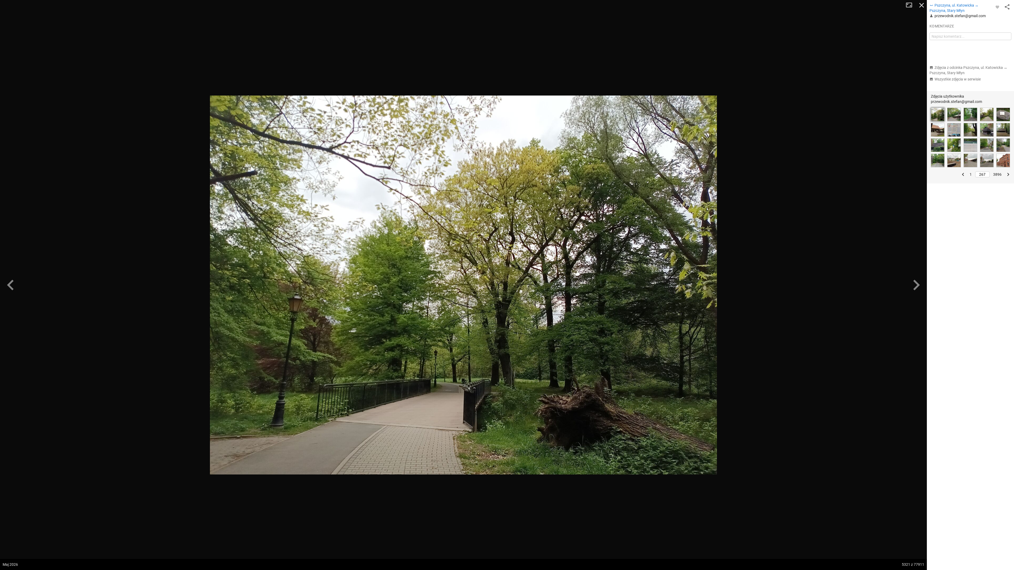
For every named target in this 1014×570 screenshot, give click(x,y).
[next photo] (916, 285)
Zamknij (921, 5)
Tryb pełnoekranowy (911, 5)
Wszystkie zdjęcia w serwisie (958, 79)
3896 (997, 174)
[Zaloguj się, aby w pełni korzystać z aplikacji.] (997, 7)
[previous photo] (10, 285)
